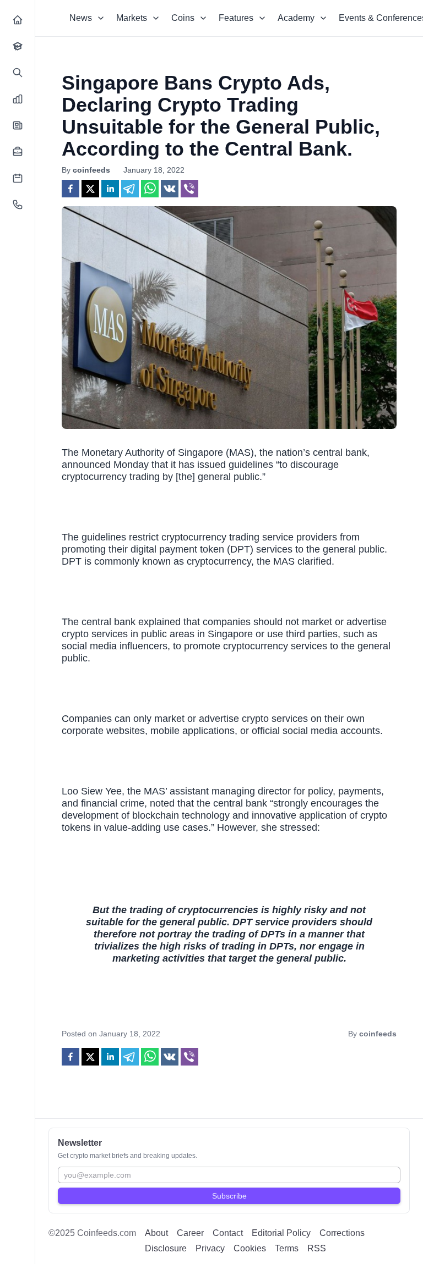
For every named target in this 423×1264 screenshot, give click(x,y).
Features (236, 18)
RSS (316, 1248)
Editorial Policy (281, 1233)
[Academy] (18, 46)
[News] (18, 125)
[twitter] (90, 188)
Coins (182, 18)
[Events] (18, 178)
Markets (131, 18)
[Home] (18, 20)
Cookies (250, 1248)
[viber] (189, 188)
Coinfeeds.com (106, 1233)
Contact (228, 1233)
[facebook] (70, 188)
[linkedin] (110, 188)
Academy (296, 18)
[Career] (18, 152)
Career (190, 1233)
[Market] (18, 99)
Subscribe (229, 1195)
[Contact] (18, 205)
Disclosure (166, 1248)
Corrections (342, 1233)
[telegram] (130, 188)
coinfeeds (91, 169)
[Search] (18, 73)
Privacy (210, 1248)
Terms (287, 1248)
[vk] (169, 188)
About (156, 1233)
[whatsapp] (150, 188)
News (80, 18)
